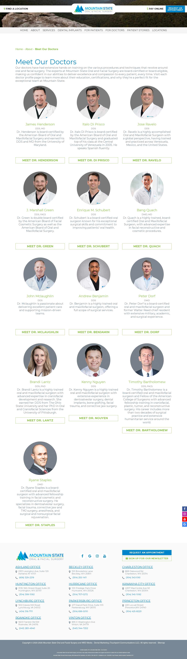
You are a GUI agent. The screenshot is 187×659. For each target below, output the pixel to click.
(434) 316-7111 (26, 611)
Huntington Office (30, 584)
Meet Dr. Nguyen (93, 418)
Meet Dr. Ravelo (147, 160)
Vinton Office (80, 617)
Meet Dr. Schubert (93, 246)
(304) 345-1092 (133, 594)
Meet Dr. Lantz (40, 420)
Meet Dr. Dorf (147, 332)
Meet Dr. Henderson (40, 160)
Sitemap (161, 642)
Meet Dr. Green (40, 246)
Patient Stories (138, 30)
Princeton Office (136, 601)
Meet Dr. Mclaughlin (40, 332)
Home (24, 30)
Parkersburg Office (85, 601)
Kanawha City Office (138, 584)
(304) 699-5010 (80, 611)
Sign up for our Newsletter (148, 558)
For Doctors (115, 30)
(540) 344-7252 (80, 628)
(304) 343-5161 (133, 577)
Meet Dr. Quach (146, 246)
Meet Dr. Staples (40, 525)
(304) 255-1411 (79, 577)
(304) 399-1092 (26, 594)
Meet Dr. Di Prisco (93, 160)
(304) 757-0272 (80, 594)
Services (49, 30)
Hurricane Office (83, 584)
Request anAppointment (175, 9)
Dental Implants (70, 30)
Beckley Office (81, 567)
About (35, 30)
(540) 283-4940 (27, 628)
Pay (155, 8)
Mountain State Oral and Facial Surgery (60, 642)
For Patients (93, 30)
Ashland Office (28, 567)
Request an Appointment (147, 552)
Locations (159, 30)
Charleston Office (137, 567)
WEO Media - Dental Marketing (95, 642)
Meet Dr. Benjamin (94, 332)
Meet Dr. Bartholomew (147, 430)
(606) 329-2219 (26, 577)
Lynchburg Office (29, 601)
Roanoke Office (28, 617)
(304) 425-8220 (134, 611)
